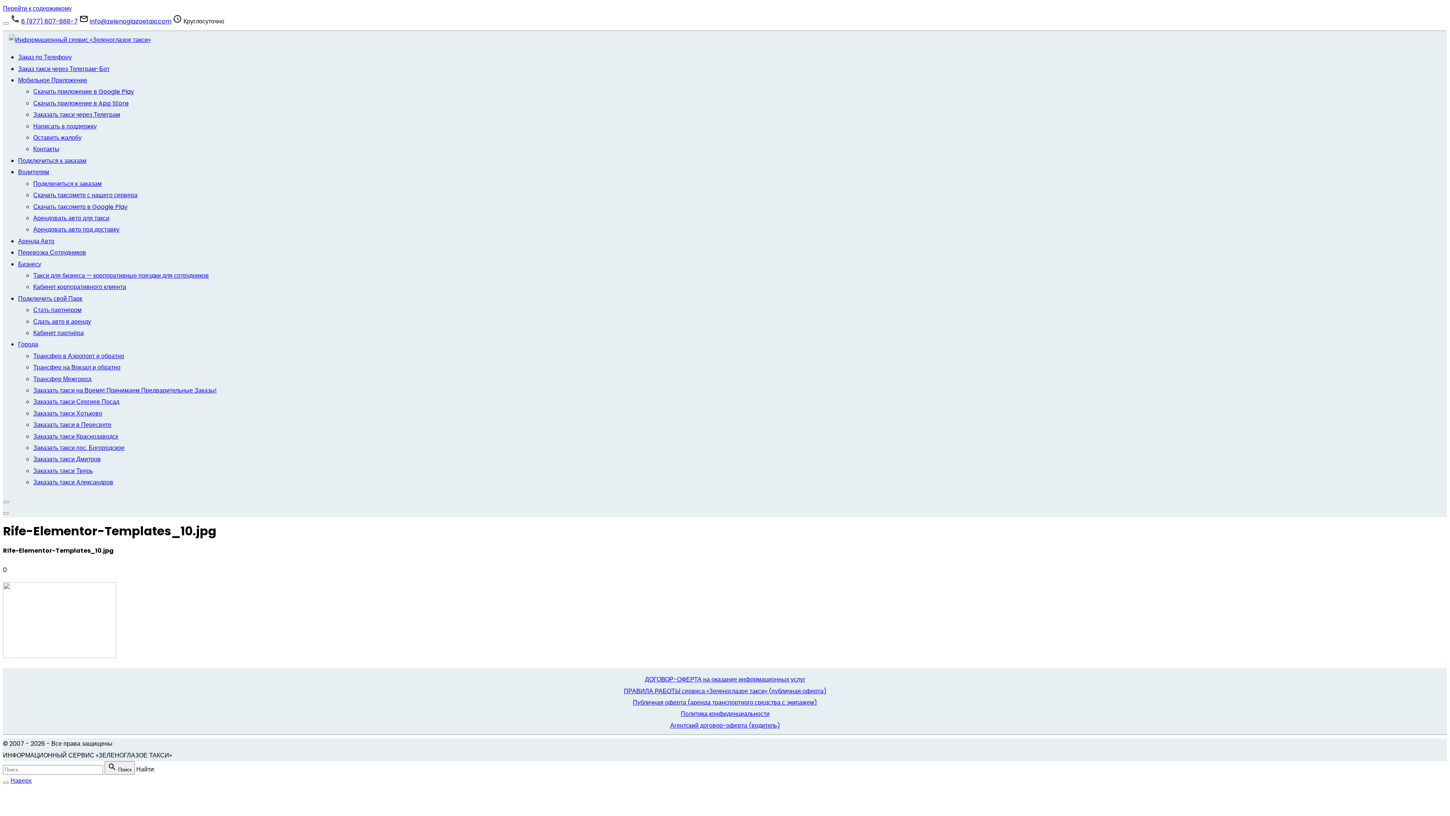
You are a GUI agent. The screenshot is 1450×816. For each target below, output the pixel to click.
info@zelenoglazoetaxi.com (130, 21)
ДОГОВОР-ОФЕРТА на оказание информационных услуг (725, 679)
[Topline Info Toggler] (6, 23)
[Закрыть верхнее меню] (6, 502)
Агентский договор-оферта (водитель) (725, 725)
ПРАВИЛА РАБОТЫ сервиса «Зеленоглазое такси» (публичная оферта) (725, 691)
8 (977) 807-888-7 (49, 21)
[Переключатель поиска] (6, 783)
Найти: (145, 769)
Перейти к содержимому (37, 8)
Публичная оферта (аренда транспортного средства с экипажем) (725, 702)
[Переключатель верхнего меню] (6, 513)
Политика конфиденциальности (725, 713)
